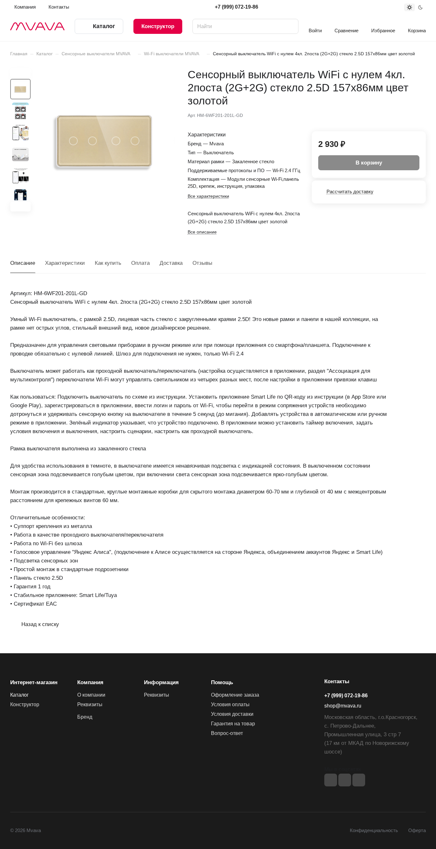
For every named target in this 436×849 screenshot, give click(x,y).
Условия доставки (232, 714)
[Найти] (290, 26)
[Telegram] (344, 780)
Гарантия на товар (233, 723)
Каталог (19, 695)
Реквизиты (89, 704)
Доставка (171, 263)
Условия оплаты (230, 704)
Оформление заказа (235, 695)
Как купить (108, 263)
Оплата (140, 263)
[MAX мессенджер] (358, 780)
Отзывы (202, 263)
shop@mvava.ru (342, 705)
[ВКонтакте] (330, 780)
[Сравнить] (405, 114)
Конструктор (157, 26)
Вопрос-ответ (227, 733)
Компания (90, 682)
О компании (91, 695)
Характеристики (65, 263)
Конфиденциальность (374, 830)
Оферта (417, 830)
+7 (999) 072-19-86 (236, 7)
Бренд (84, 717)
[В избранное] (390, 114)
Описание (22, 263)
